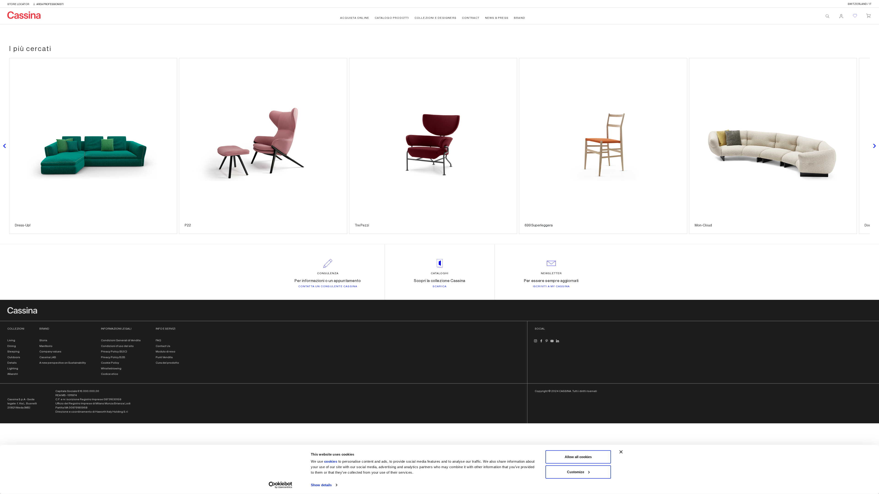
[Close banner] (621, 452)
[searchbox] (827, 16)
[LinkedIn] (557, 342)
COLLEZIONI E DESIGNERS (435, 17)
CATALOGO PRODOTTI (392, 17)
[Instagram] (535, 342)
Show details (321, 485)
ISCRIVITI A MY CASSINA (551, 286)
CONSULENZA (328, 273)
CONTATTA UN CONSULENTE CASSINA (328, 286)
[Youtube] (552, 342)
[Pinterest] (546, 342)
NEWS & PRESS (496, 17)
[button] (4, 146)
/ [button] (860, 4)
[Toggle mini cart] (868, 15)
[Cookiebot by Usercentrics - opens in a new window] (280, 485)
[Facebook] (541, 342)
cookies (330, 461)
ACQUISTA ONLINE (354, 17)
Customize (575, 472)
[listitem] (93, 146)
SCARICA (440, 286)
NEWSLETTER (551, 273)
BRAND (519, 17)
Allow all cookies (578, 457)
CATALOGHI (439, 273)
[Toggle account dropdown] (841, 15)
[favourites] (855, 16)
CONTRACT (471, 17)
